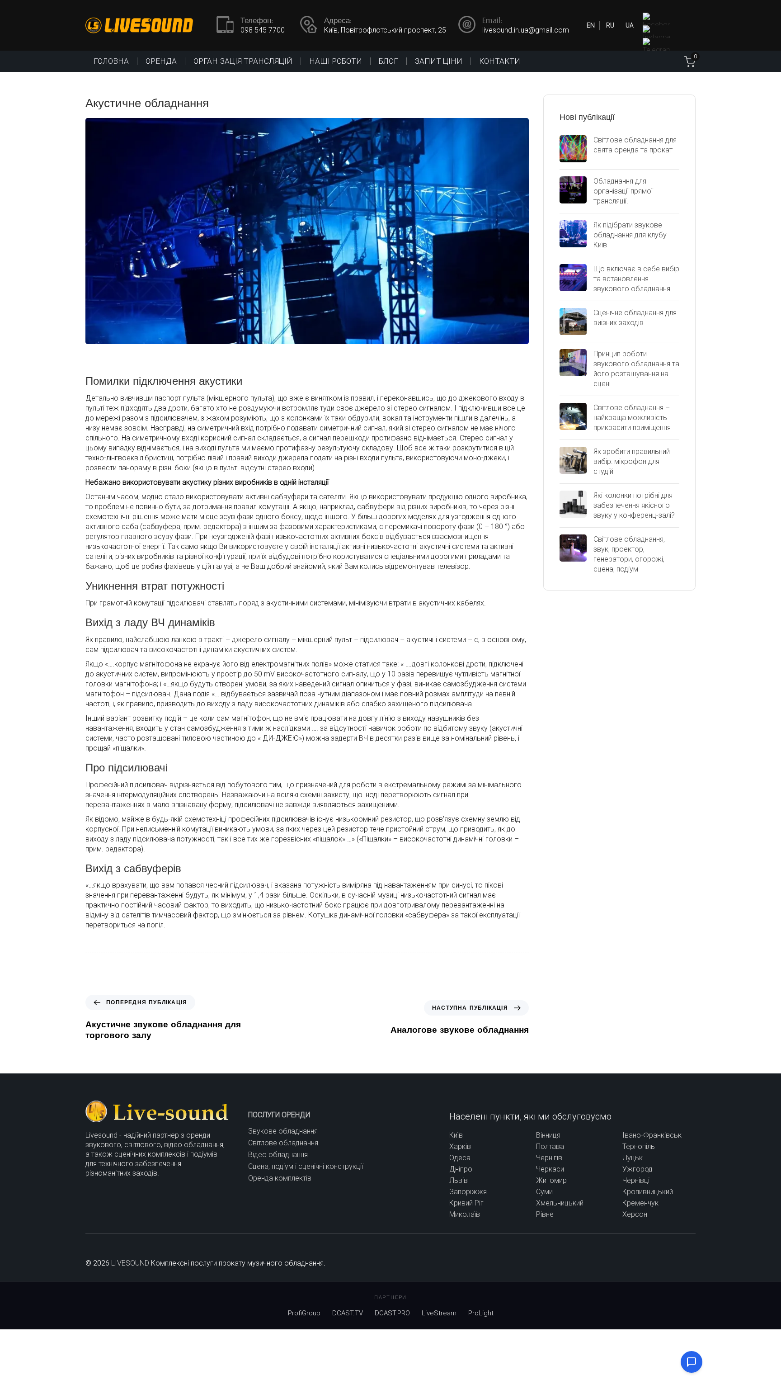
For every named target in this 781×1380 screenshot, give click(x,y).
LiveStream (439, 1313)
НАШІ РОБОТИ (335, 61)
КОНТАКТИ (499, 61)
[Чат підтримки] (691, 1362)
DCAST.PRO (392, 1313)
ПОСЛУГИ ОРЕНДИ (279, 1115)
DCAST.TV (347, 1313)
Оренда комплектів (279, 1178)
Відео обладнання (278, 1154)
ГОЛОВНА (111, 61)
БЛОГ (388, 61)
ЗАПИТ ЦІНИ (438, 61)
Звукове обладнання (283, 1131)
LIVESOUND (130, 1263)
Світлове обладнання (283, 1143)
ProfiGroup (304, 1313)
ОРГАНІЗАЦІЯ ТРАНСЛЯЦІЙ (242, 61)
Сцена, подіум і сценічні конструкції (305, 1166)
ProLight (481, 1313)
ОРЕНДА (161, 61)
